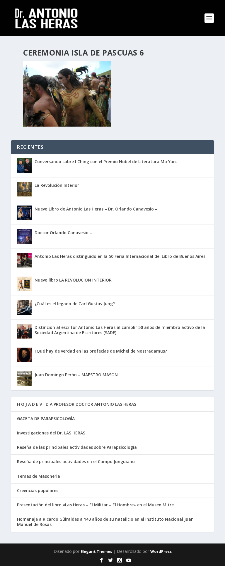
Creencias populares (37, 490)
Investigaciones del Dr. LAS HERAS (51, 433)
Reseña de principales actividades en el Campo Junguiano (76, 461)
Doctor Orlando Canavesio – (63, 232)
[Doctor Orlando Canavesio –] (24, 236)
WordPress (161, 551)
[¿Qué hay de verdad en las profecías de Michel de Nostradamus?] (24, 355)
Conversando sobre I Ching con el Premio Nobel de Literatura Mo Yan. (106, 161)
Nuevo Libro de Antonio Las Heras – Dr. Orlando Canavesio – (96, 209)
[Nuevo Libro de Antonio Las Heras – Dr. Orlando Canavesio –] (24, 213)
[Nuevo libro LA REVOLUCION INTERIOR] (24, 284)
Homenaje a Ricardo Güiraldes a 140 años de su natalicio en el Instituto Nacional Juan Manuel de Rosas (105, 521)
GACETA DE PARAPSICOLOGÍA (46, 418)
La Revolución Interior (57, 185)
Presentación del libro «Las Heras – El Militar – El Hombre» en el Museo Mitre (95, 505)
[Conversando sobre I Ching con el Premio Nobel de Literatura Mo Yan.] (24, 165)
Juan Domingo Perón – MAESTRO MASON (76, 374)
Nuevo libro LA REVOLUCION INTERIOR (73, 280)
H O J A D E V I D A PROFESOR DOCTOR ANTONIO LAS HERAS (76, 404)
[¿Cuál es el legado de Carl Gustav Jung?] (24, 307)
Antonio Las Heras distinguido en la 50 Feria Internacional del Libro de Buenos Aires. (121, 256)
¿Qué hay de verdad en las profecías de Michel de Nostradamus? (101, 351)
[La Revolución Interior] (24, 189)
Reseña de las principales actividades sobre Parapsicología (77, 447)
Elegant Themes (96, 551)
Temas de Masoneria (38, 476)
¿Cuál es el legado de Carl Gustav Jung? (75, 303)
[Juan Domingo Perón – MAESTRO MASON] (24, 378)
